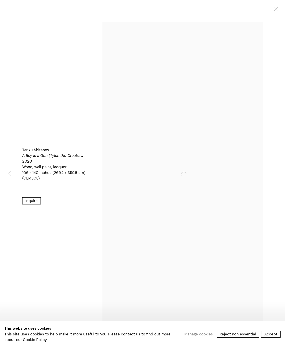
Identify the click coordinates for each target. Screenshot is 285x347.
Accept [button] (270, 333)
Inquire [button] (31, 200)
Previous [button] (9, 173)
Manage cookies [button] (198, 333)
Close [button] (275, 10)
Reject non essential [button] (238, 333)
